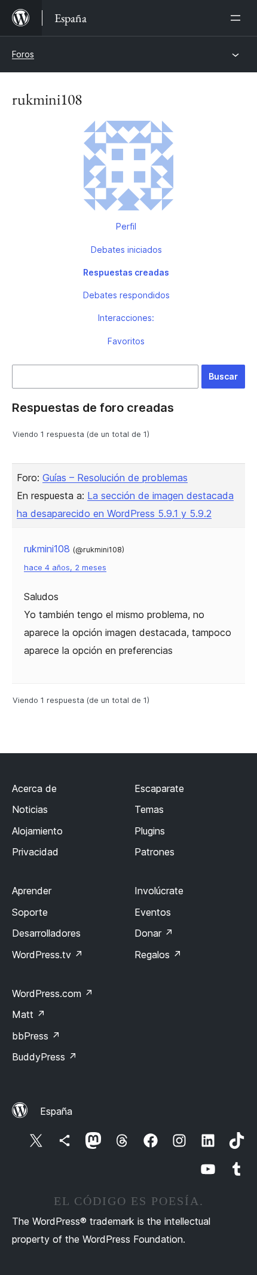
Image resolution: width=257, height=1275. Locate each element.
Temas (149, 809)
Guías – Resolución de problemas (115, 478)
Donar (153, 933)
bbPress (36, 1036)
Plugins (149, 831)
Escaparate (159, 788)
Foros (23, 54)
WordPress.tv (47, 955)
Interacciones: (126, 318)
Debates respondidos (126, 295)
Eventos (152, 912)
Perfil (126, 226)
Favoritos (126, 341)
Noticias (30, 809)
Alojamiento (37, 831)
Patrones (154, 852)
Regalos (158, 955)
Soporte (30, 912)
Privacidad (35, 852)
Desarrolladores (46, 933)
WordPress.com (52, 993)
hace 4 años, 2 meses (65, 567)
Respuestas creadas (126, 272)
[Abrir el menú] (238, 18)
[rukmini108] (128, 168)
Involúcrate (158, 891)
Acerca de (34, 788)
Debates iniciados (126, 249)
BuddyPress (44, 1057)
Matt (28, 1014)
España (56, 1111)
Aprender (31, 891)
